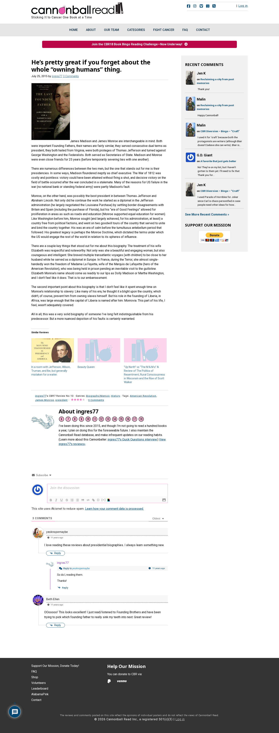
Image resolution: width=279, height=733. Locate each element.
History (115, 395)
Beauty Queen (86, 366)
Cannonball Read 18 (77, 7)
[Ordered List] (72, 500)
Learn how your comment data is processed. (114, 508)
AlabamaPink (40, 694)
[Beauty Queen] (99, 350)
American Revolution (143, 395)
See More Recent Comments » (207, 214)
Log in (243, 6)
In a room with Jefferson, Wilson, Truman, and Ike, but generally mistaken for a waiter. (50, 370)
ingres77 (63, 562)
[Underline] (61, 500)
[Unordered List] (77, 500)
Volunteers (38, 683)
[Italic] (56, 500)
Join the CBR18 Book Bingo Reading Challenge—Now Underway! (137, 44)
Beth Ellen (53, 599)
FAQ (34, 671)
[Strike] (66, 500)
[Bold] (51, 500)
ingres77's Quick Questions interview (132, 439)
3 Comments (71, 76)
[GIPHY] (109, 500)
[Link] (93, 500)
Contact (36, 700)
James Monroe (44, 400)
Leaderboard (39, 688)
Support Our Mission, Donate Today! (55, 666)
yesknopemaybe (57, 531)
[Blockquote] (82, 500)
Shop (34, 677)
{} (98, 499)
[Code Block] (88, 500)
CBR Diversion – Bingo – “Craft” (220, 131)
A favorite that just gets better (218, 161)
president (61, 400)
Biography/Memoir (98, 395)
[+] (104, 499)
